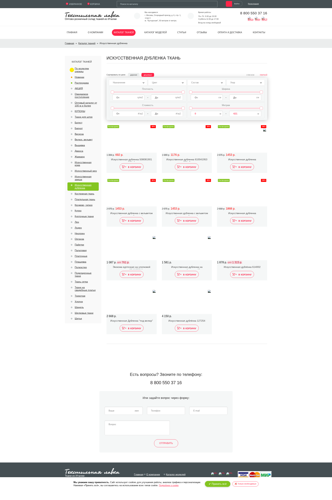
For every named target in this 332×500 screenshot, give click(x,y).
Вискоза (79, 134)
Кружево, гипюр (84, 205)
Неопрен (80, 233)
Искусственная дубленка (83, 186)
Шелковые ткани (84, 313)
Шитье (78, 318)
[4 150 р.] (187, 300)
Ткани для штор (84, 116)
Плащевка (80, 261)
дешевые (148, 75)
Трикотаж (80, 295)
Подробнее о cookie (169, 485)
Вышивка (80, 145)
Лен (77, 222)
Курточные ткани (84, 216)
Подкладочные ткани (83, 274)
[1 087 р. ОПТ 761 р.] (132, 246)
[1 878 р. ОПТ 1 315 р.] (242, 246)
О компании (95, 32)
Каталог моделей (155, 32)
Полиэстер (81, 267)
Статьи (181, 32)
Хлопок (79, 301)
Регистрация (253, 4)
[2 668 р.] (132, 300)
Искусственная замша (83, 178)
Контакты (259, 32)
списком (250, 75)
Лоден (78, 227)
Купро (78, 210)
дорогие (133, 75)
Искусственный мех (86, 170)
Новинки (79, 77)
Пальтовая (81, 250)
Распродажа (82, 82)
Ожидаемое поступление (82, 95)
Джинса (79, 151)
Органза (79, 239)
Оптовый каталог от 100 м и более (86, 104)
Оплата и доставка (230, 32)
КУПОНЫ (80, 111)
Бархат (79, 128)
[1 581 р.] (187, 246)
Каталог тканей (124, 32)
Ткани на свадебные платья (85, 289)
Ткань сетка (81, 281)
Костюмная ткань (84, 193)
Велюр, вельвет (84, 139)
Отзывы (202, 32)
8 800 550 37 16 (253, 13)
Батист (78, 122)
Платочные (81, 256)
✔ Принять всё (218, 483)
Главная (72, 32)
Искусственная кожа (83, 164)
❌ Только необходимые (245, 484)
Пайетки (79, 244)
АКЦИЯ (79, 88)
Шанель (79, 307)
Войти (236, 4)
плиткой (263, 75)
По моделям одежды (82, 70)
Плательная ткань (85, 199)
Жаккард (80, 156)
